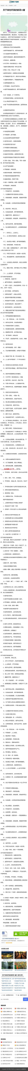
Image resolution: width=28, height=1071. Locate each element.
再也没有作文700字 (22, 1042)
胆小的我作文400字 (22, 1051)
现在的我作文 (6, 1020)
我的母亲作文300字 (8, 1051)
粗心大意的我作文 (21, 1045)
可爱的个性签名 (21, 1020)
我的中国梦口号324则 (7, 985)
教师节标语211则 (6, 981)
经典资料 (11, 5)
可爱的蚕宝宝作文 (21, 1011)
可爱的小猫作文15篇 (8, 1027)
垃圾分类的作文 (21, 1063)
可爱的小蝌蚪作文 (7, 1011)
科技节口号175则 (19, 985)
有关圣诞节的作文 (7, 1042)
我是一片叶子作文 (21, 1060)
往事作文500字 (6, 1057)
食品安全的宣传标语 (7, 990)
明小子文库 (11, 1069)
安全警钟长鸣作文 (21, 1030)
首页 (6, 5)
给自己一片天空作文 (8, 1048)
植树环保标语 (23, 995)
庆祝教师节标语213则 (20, 981)
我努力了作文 (6, 1045)
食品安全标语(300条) (20, 988)
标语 (15, 5)
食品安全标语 (18, 990)
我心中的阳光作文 (7, 1054)
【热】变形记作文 (7, 1008)
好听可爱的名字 (21, 1024)
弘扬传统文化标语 (6, 983)
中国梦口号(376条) (19, 983)
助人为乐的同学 (21, 1048)
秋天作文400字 (6, 1063)
